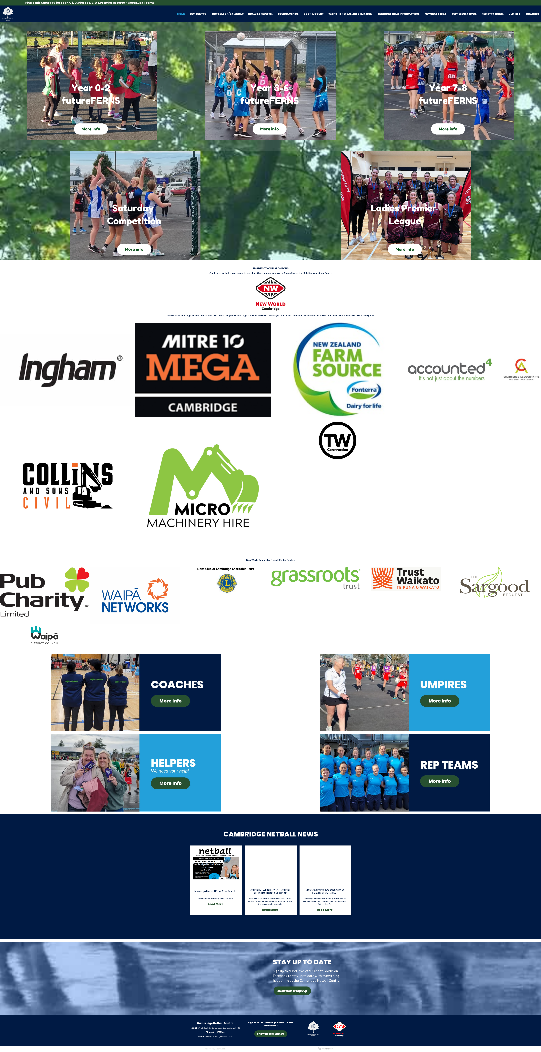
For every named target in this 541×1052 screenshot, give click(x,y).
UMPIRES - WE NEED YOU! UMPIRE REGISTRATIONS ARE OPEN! (270, 891)
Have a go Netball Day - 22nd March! (215, 891)
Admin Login (327, 1049)
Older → (270, 920)
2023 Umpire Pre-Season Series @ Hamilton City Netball (325, 891)
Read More (215, 904)
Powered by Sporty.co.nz (216, 1049)
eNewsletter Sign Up (292, 991)
